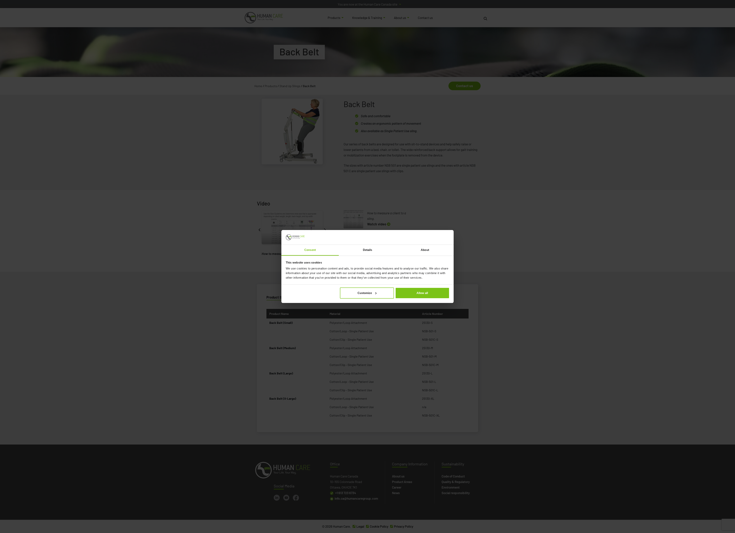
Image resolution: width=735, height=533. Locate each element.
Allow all (422, 293)
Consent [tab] (310, 249)
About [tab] (425, 249)
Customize (365, 293)
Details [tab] (367, 249)
